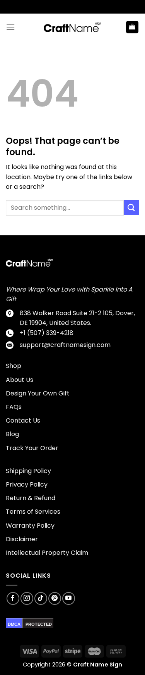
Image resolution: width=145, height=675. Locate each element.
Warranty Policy (30, 525)
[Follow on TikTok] (40, 598)
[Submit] (131, 207)
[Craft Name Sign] (73, 27)
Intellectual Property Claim (47, 552)
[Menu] (10, 26)
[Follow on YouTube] (68, 598)
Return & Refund (30, 498)
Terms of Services (33, 511)
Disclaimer (22, 539)
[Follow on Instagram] (26, 598)
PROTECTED (39, 624)
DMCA (14, 624)
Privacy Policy (27, 484)
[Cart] (132, 27)
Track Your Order (32, 448)
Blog (12, 434)
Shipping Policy (28, 470)
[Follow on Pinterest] (54, 598)
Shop (13, 365)
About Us (19, 379)
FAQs (14, 406)
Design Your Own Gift (38, 393)
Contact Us (23, 420)
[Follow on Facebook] (13, 598)
